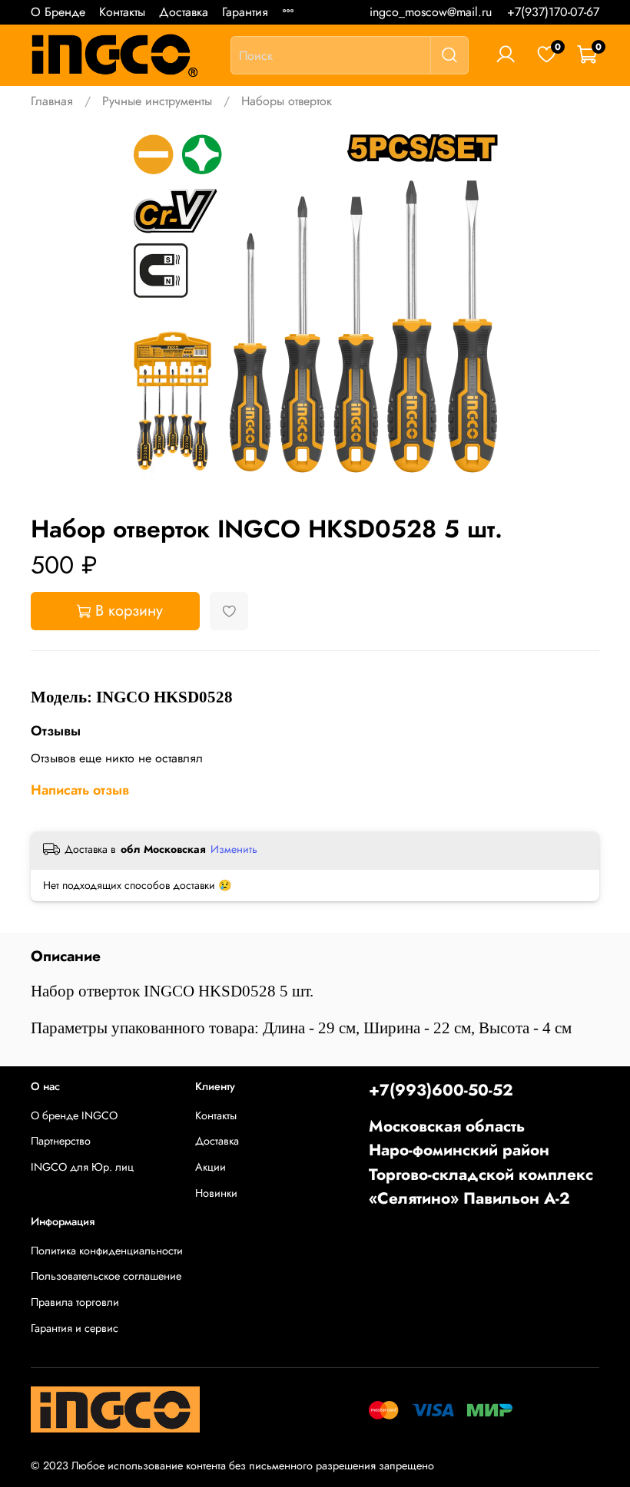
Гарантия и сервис (74, 1328)
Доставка (183, 12)
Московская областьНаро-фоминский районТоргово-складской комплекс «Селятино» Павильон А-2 (481, 1162)
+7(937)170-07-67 (553, 12)
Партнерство (61, 1140)
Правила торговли (75, 1302)
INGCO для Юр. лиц (82, 1167)
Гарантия (245, 12)
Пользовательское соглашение (106, 1276)
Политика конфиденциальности (107, 1250)
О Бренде (58, 12)
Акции (210, 1167)
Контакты (122, 12)
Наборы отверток (286, 101)
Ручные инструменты (157, 101)
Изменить (234, 849)
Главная (52, 101)
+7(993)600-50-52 (441, 1090)
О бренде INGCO (74, 1115)
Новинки (216, 1193)
